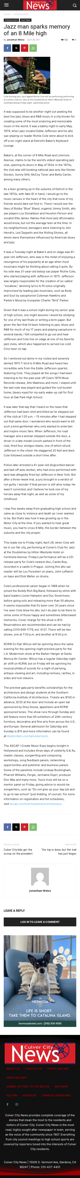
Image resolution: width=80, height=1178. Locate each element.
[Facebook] (7, 48)
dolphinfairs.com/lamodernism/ (27, 736)
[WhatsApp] (33, 48)
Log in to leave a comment (40, 921)
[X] (16, 48)
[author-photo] (40, 885)
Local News (25, 20)
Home (7, 14)
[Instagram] (16, 1104)
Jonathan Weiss (15, 39)
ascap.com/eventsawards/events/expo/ (35, 804)
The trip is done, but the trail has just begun (58, 851)
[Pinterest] (24, 48)
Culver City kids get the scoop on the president (18, 851)
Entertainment (21, 14)
